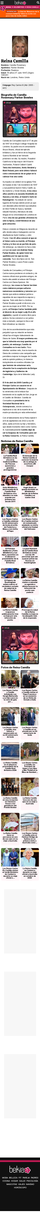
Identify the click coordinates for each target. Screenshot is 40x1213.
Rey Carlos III (17, 85)
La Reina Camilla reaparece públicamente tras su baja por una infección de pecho (10, 614)
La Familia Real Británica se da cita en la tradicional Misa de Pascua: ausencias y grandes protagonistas (10, 462)
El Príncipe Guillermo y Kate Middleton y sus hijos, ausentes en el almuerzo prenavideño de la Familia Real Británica (10, 555)
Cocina (6, 1180)
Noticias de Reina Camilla (17, 441)
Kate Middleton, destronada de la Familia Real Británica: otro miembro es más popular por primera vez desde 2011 (10, 494)
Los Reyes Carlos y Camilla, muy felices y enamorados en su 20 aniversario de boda (10, 732)
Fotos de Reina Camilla (15, 667)
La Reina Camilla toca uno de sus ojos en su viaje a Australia (29, 801)
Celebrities (18, 7)
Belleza (13, 1177)
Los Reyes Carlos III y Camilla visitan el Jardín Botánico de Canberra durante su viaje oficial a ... (10, 873)
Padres (34, 1177)
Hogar (14, 1180)
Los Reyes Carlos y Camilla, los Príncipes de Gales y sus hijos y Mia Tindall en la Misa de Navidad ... (30, 767)
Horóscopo (20, 1187)
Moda (5, 1177)
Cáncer (4, 74)
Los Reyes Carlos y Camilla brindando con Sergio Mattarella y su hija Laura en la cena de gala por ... (10, 696)
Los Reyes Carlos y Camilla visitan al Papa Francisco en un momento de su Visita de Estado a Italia (30, 695)
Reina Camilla (33, 7)
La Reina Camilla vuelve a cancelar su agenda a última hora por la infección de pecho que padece (30, 586)
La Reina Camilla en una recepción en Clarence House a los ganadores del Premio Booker (10, 803)
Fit (20, 1177)
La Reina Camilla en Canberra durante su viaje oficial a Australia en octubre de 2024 (29, 873)
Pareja (26, 1177)
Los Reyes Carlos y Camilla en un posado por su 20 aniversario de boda (29, 731)
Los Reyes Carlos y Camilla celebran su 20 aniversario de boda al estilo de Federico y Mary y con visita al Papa (10, 525)
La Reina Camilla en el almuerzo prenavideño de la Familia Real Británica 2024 (10, 766)
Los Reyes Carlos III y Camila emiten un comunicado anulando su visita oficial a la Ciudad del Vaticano (30, 524)
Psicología (32, 1180)
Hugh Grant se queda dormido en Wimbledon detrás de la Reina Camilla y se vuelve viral (30, 492)
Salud (22, 1180)
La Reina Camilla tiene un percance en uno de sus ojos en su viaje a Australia (10, 837)
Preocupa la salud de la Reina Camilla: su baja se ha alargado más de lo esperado (30, 613)
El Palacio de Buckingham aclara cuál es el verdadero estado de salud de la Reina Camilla (10, 585)
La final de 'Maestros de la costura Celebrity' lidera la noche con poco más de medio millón (22, 13)
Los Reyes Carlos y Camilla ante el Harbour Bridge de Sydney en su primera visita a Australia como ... (30, 838)
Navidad (30, 1184)
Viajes (21, 1184)
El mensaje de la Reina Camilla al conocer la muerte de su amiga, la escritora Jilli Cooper (30, 460)
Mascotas (12, 1184)
